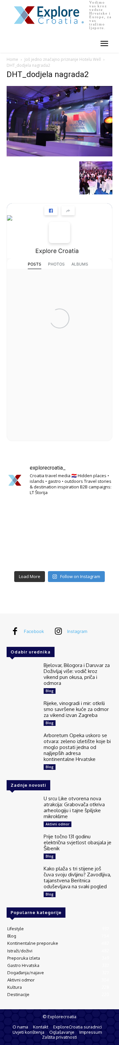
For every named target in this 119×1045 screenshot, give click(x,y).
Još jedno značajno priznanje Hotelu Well (62, 59)
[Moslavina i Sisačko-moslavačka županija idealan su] (95, 556)
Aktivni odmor (57, 824)
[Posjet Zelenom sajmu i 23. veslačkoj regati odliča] (59, 556)
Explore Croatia (57, 250)
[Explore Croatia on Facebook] (59, 232)
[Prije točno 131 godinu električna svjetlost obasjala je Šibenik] (22, 846)
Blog (50, 691)
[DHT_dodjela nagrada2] (59, 154)
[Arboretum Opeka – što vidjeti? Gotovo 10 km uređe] (59, 534)
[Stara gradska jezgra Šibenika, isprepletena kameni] (23, 512)
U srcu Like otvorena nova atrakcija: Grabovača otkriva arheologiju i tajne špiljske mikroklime (74, 807)
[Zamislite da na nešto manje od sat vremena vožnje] (23, 534)
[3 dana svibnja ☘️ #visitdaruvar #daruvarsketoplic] (95, 534)
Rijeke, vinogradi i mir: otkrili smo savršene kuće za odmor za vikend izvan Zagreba (76, 709)
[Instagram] (58, 631)
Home (12, 59)
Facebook (34, 631)
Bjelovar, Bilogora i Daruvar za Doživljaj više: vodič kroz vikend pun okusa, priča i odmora (77, 674)
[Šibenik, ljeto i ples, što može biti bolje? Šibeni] (95, 512)
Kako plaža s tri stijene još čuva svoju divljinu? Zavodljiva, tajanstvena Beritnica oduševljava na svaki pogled (77, 877)
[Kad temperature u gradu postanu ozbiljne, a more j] (23, 556)
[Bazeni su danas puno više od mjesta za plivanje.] (59, 512)
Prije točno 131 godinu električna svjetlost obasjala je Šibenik (77, 842)
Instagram (77, 631)
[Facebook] (15, 631)
